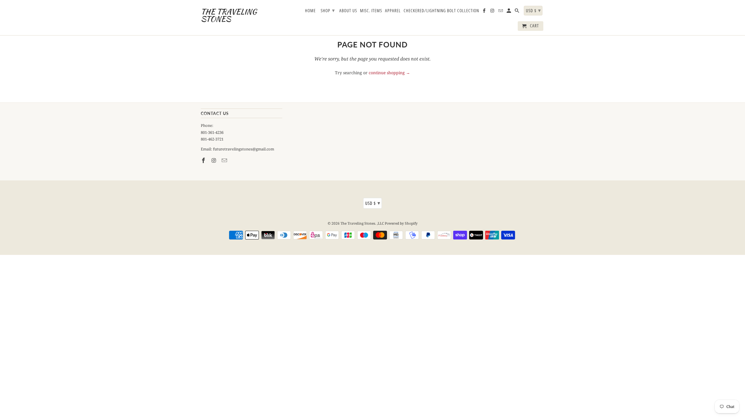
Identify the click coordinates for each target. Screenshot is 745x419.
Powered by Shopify (401, 223)
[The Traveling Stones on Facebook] (204, 160)
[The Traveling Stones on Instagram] (214, 160)
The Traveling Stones (357, 223)
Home (310, 10)
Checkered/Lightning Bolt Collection (441, 10)
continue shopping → (389, 72)
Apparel (393, 10)
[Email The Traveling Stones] (225, 160)
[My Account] (509, 11)
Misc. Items (371, 10)
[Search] (517, 11)
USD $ (372, 202)
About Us (348, 10)
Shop (328, 10)
